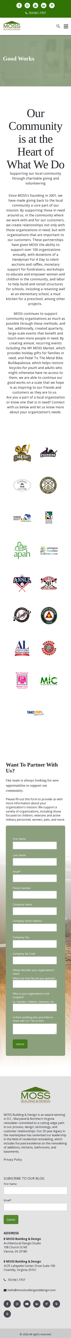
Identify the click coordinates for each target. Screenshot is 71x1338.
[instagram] (27, 5)
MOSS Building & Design (20, 1115)
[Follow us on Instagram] (17, 1307)
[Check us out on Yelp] (7, 1317)
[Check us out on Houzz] (56, 1307)
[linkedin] (43, 5)
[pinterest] (52, 5)
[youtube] (35, 5)
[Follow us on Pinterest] (47, 1307)
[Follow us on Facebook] (8, 1307)
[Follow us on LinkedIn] (37, 1307)
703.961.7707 (37, 13)
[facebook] (19, 5)
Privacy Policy (13, 1160)
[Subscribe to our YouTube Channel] (27, 1307)
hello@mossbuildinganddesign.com (31, 1290)
